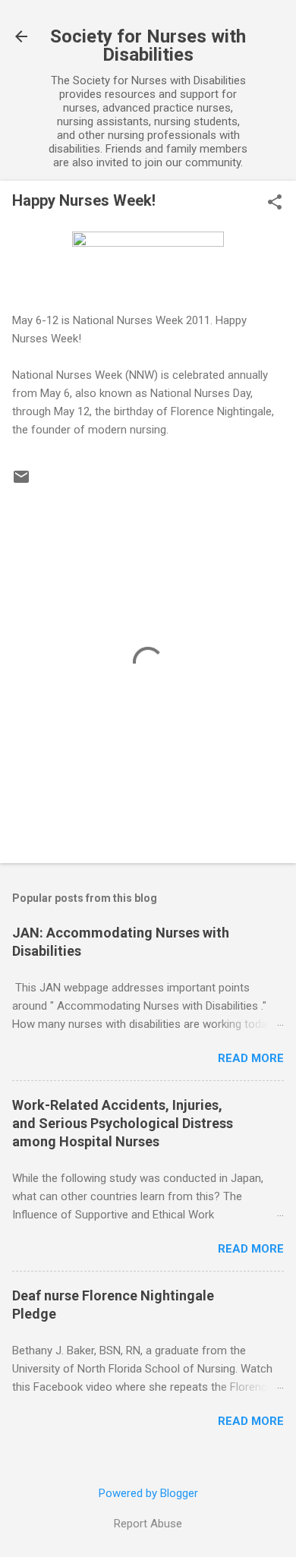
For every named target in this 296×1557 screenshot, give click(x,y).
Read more (251, 1058)
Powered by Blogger (148, 1493)
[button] (275, 203)
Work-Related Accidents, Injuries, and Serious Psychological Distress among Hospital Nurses (122, 1123)
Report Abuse (148, 1523)
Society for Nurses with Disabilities (148, 45)
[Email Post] (21, 482)
